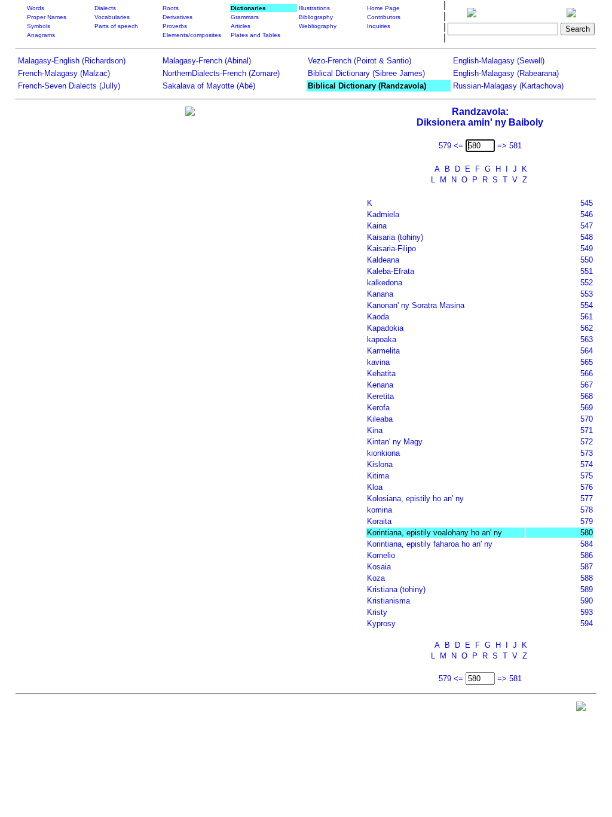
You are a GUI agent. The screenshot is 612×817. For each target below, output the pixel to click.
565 (586, 362)
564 (586, 350)
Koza (376, 578)
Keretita (380, 396)
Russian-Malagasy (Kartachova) (508, 85)
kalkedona (384, 282)
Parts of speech (116, 26)
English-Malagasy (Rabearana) (506, 73)
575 (586, 475)
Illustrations (314, 8)
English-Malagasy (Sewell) (498, 60)
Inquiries (378, 26)
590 (586, 600)
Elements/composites (192, 35)
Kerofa (378, 407)
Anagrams (41, 35)
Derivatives (177, 17)
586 (586, 555)
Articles (240, 26)
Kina (374, 430)
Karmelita (383, 350)
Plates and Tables (255, 35)
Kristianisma (388, 600)
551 (586, 271)
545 (586, 203)
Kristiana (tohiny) (396, 589)
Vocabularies (112, 17)
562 (586, 328)
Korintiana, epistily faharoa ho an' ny (429, 543)
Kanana (380, 293)
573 (586, 453)
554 (586, 305)
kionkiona (383, 453)
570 (586, 418)
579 (586, 521)
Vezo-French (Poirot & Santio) (359, 60)
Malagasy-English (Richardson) (72, 60)
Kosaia (379, 566)
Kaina (377, 225)
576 (586, 487)
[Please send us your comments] (581, 709)
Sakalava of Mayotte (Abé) (209, 85)
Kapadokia (385, 328)
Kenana (380, 384)
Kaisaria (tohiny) (395, 237)
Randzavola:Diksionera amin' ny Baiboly (480, 116)
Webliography (317, 26)
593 (586, 612)
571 (586, 430)
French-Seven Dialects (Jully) (69, 85)
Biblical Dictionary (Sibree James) (366, 73)
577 (586, 498)
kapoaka (381, 339)
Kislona (380, 464)
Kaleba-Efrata (390, 271)
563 (586, 339)
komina (379, 509)
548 (586, 237)
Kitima (378, 475)
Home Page (383, 8)
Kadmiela (383, 214)
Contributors (383, 17)
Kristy (377, 612)
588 (586, 578)
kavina (378, 362)
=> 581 (509, 145)
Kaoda (378, 316)
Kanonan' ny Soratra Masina (415, 305)
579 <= (451, 145)
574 (586, 464)
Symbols (38, 26)
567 (586, 384)
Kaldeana (383, 259)
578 (586, 509)
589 (586, 589)
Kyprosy (381, 623)
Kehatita (381, 373)
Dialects (105, 8)
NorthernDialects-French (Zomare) (221, 73)
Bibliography (316, 17)
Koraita (379, 521)
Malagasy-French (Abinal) (207, 60)
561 (586, 316)
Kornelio (381, 555)
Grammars (245, 17)
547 (586, 225)
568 (586, 396)
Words (35, 8)
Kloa (374, 487)
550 (586, 259)
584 (586, 543)
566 (586, 373)
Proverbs (175, 26)
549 (586, 248)
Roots (171, 8)
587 (586, 566)
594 (586, 623)
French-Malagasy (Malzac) (64, 73)
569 (586, 407)
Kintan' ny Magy (395, 441)
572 (586, 441)
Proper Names (46, 17)
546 (586, 214)
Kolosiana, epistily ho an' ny (415, 498)
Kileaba (380, 418)
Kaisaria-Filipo (391, 248)
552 (586, 282)
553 (586, 293)
